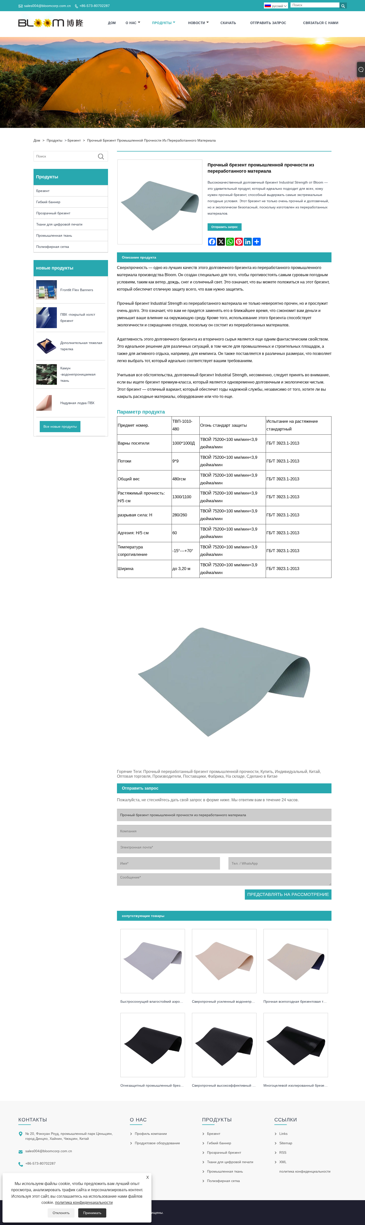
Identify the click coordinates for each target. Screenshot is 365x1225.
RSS (282, 1152)
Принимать (92, 1213)
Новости (196, 23)
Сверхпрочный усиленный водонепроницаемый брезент (226, 1001)
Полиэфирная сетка (52, 247)
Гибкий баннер (48, 202)
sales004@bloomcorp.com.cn (47, 6)
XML (283, 1162)
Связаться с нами (320, 23)
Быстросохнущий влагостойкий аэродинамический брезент (154, 1001)
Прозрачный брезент (53, 213)
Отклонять (61, 1213)
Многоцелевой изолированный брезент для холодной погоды (297, 1085)
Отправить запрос (268, 23)
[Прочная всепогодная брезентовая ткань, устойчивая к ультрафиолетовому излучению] (295, 959)
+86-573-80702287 (94, 6)
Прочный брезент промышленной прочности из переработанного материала (151, 140)
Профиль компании (151, 1134)
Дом (112, 23)
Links (283, 1134)
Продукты (162, 23)
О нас (131, 23)
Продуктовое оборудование (157, 1143)
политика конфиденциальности (84, 1202)
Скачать (228, 23)
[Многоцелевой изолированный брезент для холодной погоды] (295, 1043)
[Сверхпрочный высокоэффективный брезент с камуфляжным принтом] (224, 1043)
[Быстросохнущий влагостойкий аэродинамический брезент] (152, 959)
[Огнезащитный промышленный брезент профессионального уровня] (152, 1043)
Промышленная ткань (54, 235)
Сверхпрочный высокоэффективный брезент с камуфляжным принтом (226, 1085)
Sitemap (285, 1143)
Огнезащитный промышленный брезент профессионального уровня (154, 1085)
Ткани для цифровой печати (59, 224)
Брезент (74, 140)
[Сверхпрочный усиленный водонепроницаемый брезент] (224, 959)
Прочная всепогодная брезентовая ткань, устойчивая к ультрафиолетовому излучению (297, 1001)
